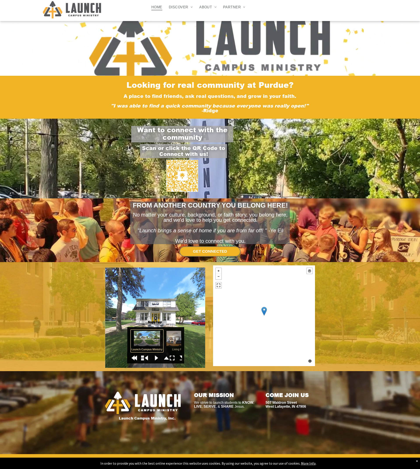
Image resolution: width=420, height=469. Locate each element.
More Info (308, 463)
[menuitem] (157, 7)
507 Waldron (276, 402)
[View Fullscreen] (218, 285)
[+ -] (264, 315)
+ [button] (218, 271)
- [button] (218, 276)
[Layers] (309, 271)
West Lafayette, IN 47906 (286, 406)
